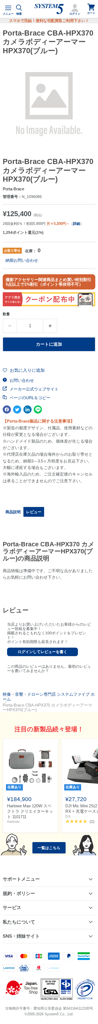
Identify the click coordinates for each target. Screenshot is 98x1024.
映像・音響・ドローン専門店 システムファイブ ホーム (49, 696)
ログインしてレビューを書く (42, 652)
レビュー (33, 512)
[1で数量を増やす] (50, 326)
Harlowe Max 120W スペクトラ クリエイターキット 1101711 (30, 811)
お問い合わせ (21, 380)
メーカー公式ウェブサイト (33, 389)
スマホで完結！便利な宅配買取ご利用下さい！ (49, 20)
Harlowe (13, 822)
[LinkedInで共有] (27, 409)
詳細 (76, 224)
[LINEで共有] (38, 409)
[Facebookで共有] (7, 409)
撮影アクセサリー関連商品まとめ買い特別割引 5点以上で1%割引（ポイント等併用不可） (48, 281)
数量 (6, 314)
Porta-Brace (13, 189)
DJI (67, 816)
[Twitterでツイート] (17, 409)
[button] (24, 370)
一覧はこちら (49, 848)
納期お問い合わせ (21, 260)
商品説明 (13, 512)
